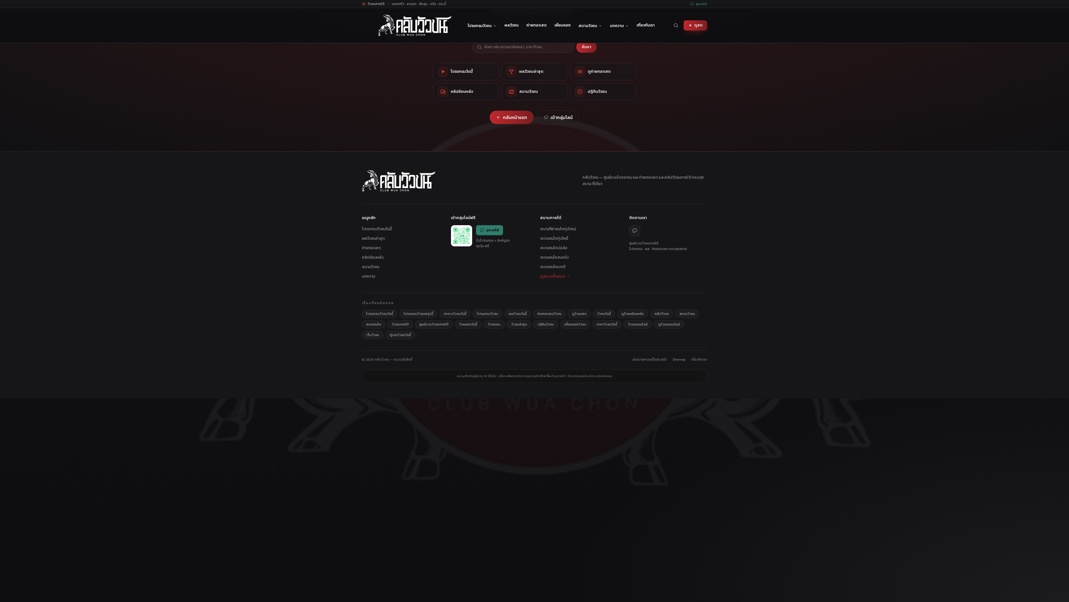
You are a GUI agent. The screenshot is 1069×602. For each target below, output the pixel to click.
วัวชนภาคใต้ (400, 324)
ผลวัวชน (511, 25)
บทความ (617, 26)
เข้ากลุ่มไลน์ (562, 117)
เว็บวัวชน (372, 335)
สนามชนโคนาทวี (552, 267)
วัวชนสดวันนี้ (468, 324)
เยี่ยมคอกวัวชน (575, 324)
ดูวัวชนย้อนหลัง (632, 313)
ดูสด (698, 25)
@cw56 (701, 4)
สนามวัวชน (587, 26)
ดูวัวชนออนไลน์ (669, 324)
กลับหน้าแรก (515, 117)
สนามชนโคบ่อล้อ (553, 248)
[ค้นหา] (676, 25)
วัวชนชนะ (494, 324)
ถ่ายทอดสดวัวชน (549, 313)
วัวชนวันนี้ (604, 313)
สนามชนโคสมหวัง (554, 257)
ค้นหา (586, 47)
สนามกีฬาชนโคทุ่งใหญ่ (558, 229)
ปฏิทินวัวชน (546, 324)
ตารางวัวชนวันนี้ (455, 313)
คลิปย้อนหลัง (373, 257)
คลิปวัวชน (661, 313)
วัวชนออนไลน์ (638, 324)
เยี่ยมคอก (563, 25)
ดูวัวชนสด (579, 313)
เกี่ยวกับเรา (646, 25)
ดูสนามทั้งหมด (552, 276)
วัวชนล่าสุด (519, 324)
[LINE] (634, 230)
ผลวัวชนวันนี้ (518, 313)
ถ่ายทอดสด (536, 25)
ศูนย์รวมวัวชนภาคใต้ (433, 324)
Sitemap (679, 359)
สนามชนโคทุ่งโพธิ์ (554, 238)
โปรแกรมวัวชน (480, 26)
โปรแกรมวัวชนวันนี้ (377, 229)
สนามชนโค (373, 324)
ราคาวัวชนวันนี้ (607, 324)
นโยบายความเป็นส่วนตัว (649, 359)
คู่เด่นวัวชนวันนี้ (400, 335)
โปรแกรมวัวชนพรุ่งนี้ (418, 313)
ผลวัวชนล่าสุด (373, 238)
